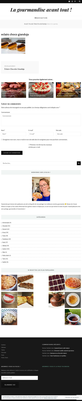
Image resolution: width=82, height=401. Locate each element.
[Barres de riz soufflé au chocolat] (25, 283)
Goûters (3, 345)
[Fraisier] (9, 300)
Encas (4, 232)
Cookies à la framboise (8, 95)
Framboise (5, 94)
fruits (3, 242)
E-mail (31, 130)
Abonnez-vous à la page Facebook (55, 366)
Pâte (3, 252)
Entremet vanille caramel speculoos (64, 350)
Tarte (3, 259)
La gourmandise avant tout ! (41, 9)
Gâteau (4, 245)
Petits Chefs (4, 357)
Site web (58, 130)
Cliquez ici (10, 385)
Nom (3, 130)
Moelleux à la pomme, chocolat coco (66, 95)
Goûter (11, 94)
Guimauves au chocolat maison (58, 353)
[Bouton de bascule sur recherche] (79, 1)
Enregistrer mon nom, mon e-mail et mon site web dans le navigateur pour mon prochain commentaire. (35, 139)
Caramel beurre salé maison (62, 348)
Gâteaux (3, 347)
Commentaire (5, 112)
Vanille (4, 262)
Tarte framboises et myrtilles (58, 356)
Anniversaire (5, 222)
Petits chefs (65, 94)
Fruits (2, 355)
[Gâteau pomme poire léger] (25, 300)
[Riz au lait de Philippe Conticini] (9, 317)
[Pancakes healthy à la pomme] (73, 300)
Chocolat (31, 24)
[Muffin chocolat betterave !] (57, 300)
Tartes (3, 350)
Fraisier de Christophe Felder (38, 95)
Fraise (36, 94)
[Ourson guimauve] (57, 283)
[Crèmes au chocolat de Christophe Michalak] (73, 317)
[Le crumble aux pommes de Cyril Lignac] (9, 283)
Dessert (32, 94)
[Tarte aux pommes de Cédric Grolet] (73, 283)
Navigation (41, 18)
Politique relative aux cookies (50, 398)
